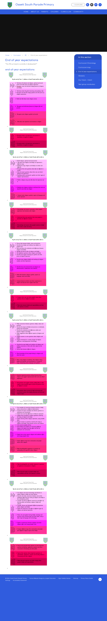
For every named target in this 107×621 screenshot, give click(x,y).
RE (25, 55)
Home (7, 55)
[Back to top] (100, 579)
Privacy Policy (85, 578)
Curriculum (17, 55)
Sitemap (75, 578)
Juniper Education (50, 578)
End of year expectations (39, 55)
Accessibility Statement (20, 580)
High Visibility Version (64, 578)
